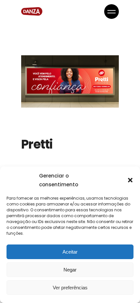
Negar (70, 269)
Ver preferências (70, 287)
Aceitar (70, 252)
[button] (130, 180)
